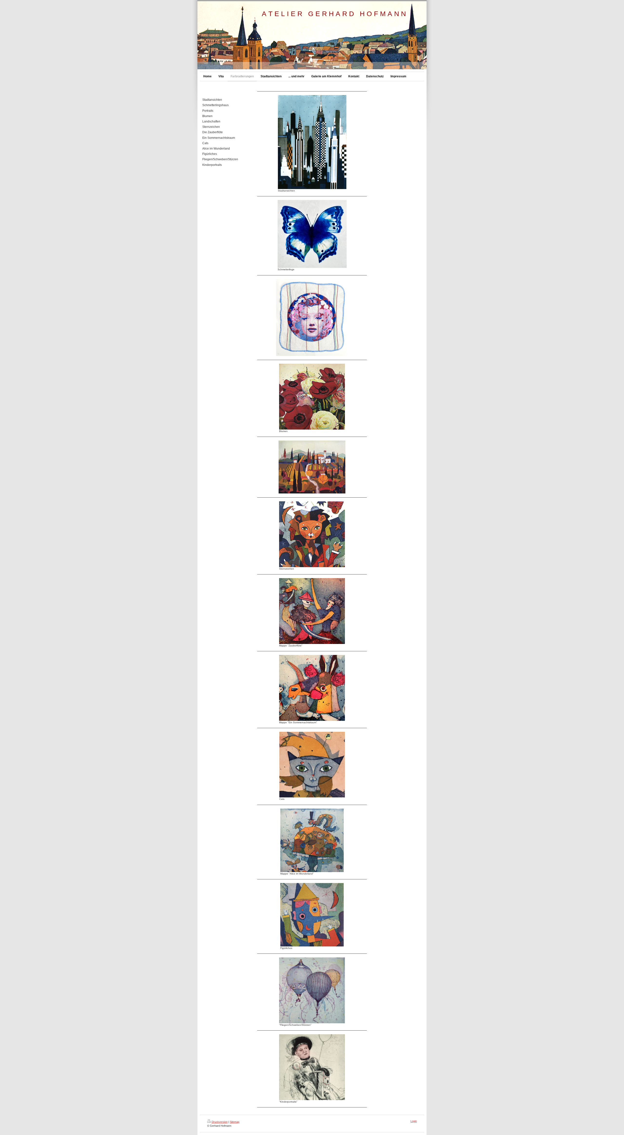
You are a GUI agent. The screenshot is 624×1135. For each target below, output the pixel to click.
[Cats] (312, 764)
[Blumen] (312, 397)
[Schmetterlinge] (312, 234)
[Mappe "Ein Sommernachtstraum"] (312, 688)
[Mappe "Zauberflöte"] (312, 611)
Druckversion (220, 1121)
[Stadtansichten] (312, 142)
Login (413, 1121)
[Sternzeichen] (312, 534)
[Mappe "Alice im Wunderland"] (312, 840)
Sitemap (234, 1121)
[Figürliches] (312, 914)
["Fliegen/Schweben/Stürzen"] (312, 990)
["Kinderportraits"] (312, 1067)
